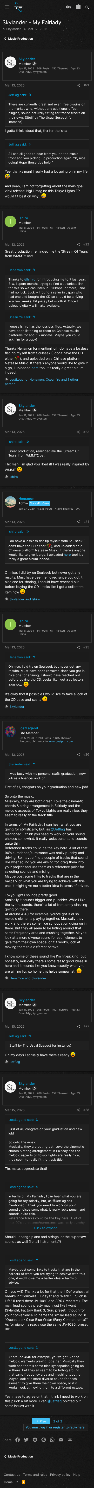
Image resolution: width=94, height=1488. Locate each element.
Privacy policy (60, 1474)
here (35, 368)
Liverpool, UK (27, 741)
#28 (86, 1110)
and (25, 599)
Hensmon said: (19, 270)
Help (76, 1474)
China (22, 231)
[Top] (17, 1482)
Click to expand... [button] (47, 1228)
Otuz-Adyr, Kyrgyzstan (33, 71)
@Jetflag (58, 829)
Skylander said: (19, 764)
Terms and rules (35, 1474)
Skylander (13, 29)
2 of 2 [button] (57, 1421)
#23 (86, 432)
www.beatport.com (61, 741)
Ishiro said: (16, 442)
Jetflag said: (17, 95)
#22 (86, 244)
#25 (86, 647)
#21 (86, 85)
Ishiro (23, 218)
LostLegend (28, 728)
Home (8, 1482)
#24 (86, 522)
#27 (86, 1026)
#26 (86, 754)
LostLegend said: (21, 1120)
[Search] (87, 7)
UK (78, 508)
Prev (43, 1421)
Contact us (12, 1474)
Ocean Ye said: (19, 317)
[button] (7, 7)
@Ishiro (29, 279)
